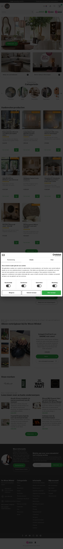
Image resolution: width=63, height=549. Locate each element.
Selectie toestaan (31, 292)
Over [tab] (52, 259)
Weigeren (11, 292)
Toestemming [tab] (11, 259)
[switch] (23, 286)
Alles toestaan (51, 292)
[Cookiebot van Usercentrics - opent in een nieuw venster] (54, 255)
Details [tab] (32, 259)
